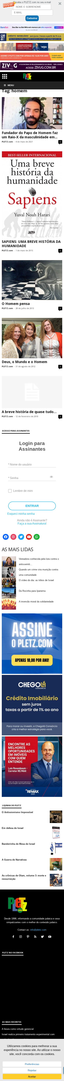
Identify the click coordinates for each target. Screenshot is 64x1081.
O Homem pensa (16, 303)
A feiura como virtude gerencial (18, 1029)
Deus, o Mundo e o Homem (24, 362)
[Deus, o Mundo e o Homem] (32, 338)
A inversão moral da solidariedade (36, 601)
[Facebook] (6, 537)
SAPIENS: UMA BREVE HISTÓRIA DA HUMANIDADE (31, 243)
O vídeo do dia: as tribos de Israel (36, 580)
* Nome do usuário (20, 464)
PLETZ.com (7, 141)
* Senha (13, 477)
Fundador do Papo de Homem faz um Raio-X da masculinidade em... (30, 135)
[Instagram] (13, 537)
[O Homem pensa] (32, 280)
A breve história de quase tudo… (29, 411)
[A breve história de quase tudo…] (32, 392)
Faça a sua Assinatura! (32, 523)
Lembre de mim (23, 490)
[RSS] (36, 937)
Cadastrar (32, 18)
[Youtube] (29, 537)
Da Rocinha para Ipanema (32, 591)
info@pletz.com (38, 929)
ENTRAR (32, 506)
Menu (11, 85)
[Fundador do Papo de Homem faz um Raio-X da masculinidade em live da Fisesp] (32, 113)
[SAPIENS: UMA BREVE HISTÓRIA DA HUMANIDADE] (32, 194)
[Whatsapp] (37, 537)
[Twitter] (21, 537)
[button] (32, 11)
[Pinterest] (28, 937)
